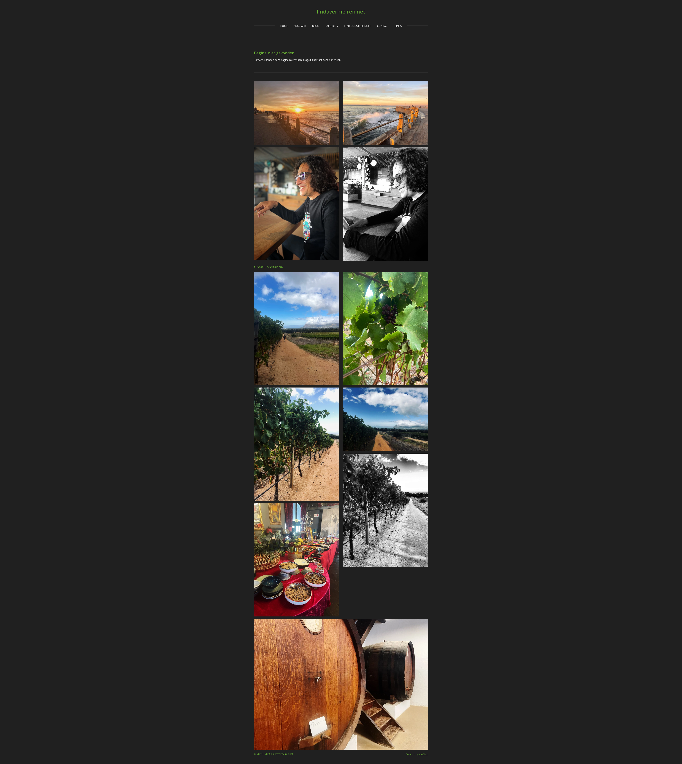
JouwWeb (423, 754)
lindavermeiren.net (341, 11)
